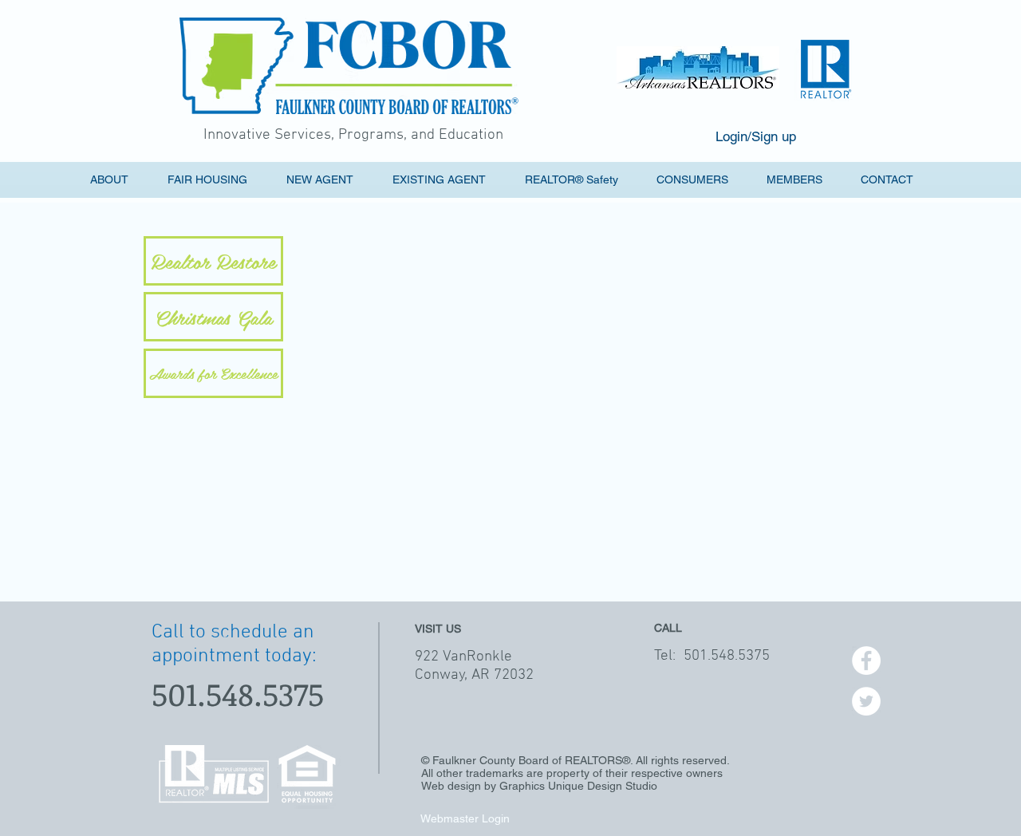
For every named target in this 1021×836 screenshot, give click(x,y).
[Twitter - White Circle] (866, 701)
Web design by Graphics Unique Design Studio (539, 785)
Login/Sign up (755, 136)
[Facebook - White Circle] (866, 660)
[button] (329, 180)
